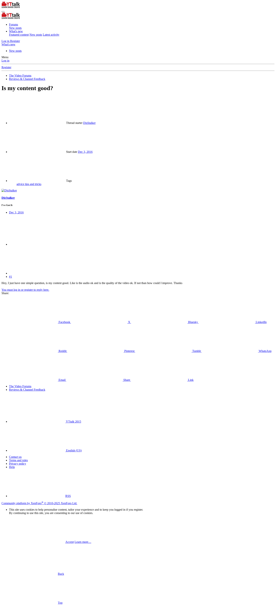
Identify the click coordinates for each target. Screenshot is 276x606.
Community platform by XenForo (39, 503)
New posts (15, 27)
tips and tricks (33, 184)
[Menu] (3, 11)
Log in (5, 60)
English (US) (73, 450)
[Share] (37, 244)
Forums (13, 24)
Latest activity (51, 34)
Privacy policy (17, 463)
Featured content (19, 34)
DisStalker (89, 122)
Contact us (15, 456)
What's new (16, 31)
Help (12, 467)
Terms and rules (18, 460)
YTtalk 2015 (73, 421)
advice (21, 184)
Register (6, 67)
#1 (10, 276)
